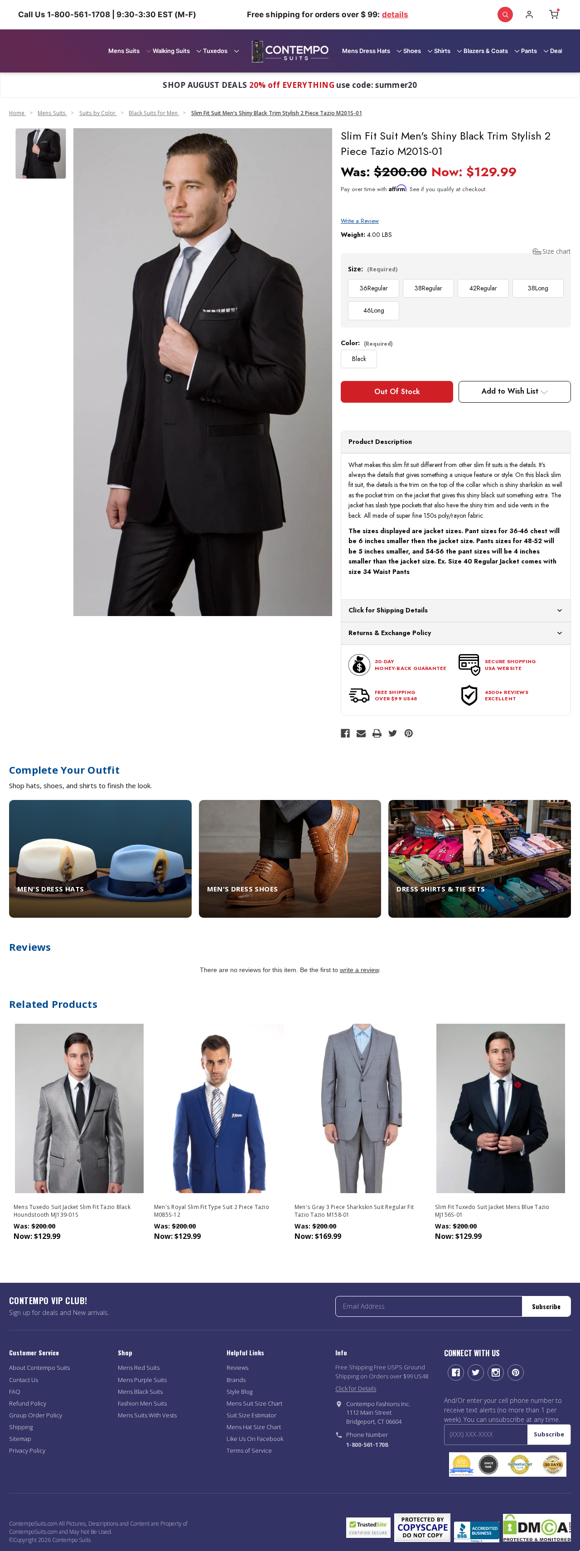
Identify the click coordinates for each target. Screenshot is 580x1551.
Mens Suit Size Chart (254, 1403)
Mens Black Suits (140, 1391)
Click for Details (355, 1388)
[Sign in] (529, 14)
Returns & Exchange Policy (389, 632)
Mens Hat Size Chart (254, 1427)
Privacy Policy (27, 1450)
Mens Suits (124, 50)
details (395, 14)
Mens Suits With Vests (147, 1415)
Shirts (442, 50)
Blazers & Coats (486, 50)
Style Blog (239, 1391)
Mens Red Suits (139, 1367)
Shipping (21, 1427)
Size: (372, 269)
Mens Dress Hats (366, 50)
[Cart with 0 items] (554, 14)
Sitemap (20, 1439)
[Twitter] (392, 733)
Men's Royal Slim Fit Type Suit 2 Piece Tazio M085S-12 (211, 1211)
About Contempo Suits (39, 1367)
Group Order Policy (35, 1415)
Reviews (237, 1367)
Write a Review (360, 221)
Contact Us (23, 1380)
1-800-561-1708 (367, 1444)
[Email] (361, 733)
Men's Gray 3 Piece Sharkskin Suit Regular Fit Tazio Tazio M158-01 (354, 1211)
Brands (236, 1380)
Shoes (412, 50)
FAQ (14, 1391)
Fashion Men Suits (142, 1403)
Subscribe (546, 1306)
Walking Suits (171, 50)
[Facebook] (345, 733)
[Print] (377, 733)
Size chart (556, 251)
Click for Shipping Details (388, 610)
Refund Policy (27, 1403)
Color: (367, 342)
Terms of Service (249, 1450)
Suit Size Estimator (251, 1415)
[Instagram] (496, 1372)
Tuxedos (215, 50)
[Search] (505, 14)
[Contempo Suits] (290, 51)
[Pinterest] (408, 733)
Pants (529, 50)
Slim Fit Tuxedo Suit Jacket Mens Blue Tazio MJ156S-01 (492, 1211)
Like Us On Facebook (255, 1439)
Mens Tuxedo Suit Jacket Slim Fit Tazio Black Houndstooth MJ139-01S (72, 1211)
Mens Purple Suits (142, 1380)
